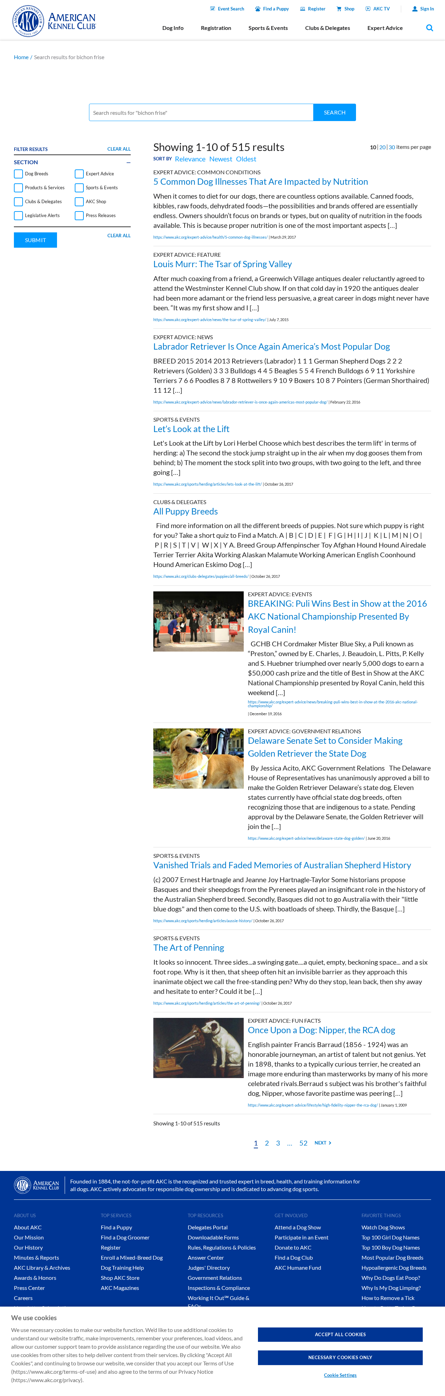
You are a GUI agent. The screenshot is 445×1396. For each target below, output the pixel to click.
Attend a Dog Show (298, 1227)
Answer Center (206, 1257)
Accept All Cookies (340, 1334)
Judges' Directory (209, 1267)
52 (303, 1143)
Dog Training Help (122, 1267)
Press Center (29, 1287)
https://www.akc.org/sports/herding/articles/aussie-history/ (202, 921)
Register (316, 8)
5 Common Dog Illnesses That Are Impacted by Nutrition (260, 181)
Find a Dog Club (294, 1257)
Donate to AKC (293, 1247)
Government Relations (215, 1277)
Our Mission (29, 1237)
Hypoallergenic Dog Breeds (394, 1267)
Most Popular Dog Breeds (392, 1257)
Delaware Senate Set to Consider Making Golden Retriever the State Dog (325, 747)
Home (21, 57)
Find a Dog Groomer (125, 1237)
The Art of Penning (188, 947)
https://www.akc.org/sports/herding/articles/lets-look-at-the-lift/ (207, 484)
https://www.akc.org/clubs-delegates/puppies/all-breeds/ (201, 576)
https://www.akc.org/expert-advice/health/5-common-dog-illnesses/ (210, 237)
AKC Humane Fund (298, 1267)
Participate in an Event (302, 1237)
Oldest (246, 158)
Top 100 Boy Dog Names (391, 1247)
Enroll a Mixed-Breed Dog (132, 1257)
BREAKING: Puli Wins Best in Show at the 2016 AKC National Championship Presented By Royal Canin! (337, 616)
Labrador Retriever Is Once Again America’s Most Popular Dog (271, 346)
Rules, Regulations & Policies (222, 1247)
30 (392, 147)
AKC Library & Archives (42, 1267)
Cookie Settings (340, 1375)
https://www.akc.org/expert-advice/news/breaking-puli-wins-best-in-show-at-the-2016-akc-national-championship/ (333, 704)
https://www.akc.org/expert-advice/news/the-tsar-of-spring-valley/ (209, 319)
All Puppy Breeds (185, 511)
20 (382, 147)
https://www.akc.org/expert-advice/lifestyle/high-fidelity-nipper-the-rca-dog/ (313, 1105)
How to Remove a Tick (388, 1297)
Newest (220, 158)
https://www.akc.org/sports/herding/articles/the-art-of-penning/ (206, 1003)
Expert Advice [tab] (385, 27)
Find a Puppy (276, 8)
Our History (28, 1247)
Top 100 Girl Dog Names (391, 1237)
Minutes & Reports (36, 1257)
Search (335, 112)
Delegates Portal (208, 1227)
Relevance (190, 158)
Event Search (231, 8)
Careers (23, 1297)
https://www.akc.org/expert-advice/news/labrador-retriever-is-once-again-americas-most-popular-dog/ (240, 402)
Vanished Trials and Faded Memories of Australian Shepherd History (282, 865)
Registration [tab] (216, 27)
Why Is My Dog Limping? (391, 1287)
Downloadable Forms (213, 1237)
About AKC (28, 1227)
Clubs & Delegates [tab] (327, 27)
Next (320, 1143)
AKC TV (381, 8)
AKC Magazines (120, 1287)
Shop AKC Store (120, 1277)
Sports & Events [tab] (268, 27)
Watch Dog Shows (383, 1227)
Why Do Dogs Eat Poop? (391, 1277)
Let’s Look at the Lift (191, 428)
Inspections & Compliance (219, 1287)
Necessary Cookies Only (340, 1357)
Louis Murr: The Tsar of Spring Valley (222, 263)
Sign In (427, 8)
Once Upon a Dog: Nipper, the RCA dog (321, 1029)
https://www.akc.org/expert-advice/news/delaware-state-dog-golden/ (306, 838)
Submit (35, 240)
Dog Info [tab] (173, 27)
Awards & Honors (35, 1277)
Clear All (119, 149)
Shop (349, 8)
